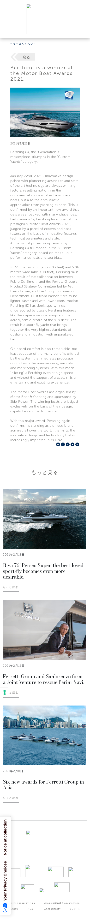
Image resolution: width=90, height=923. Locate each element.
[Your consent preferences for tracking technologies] (4, 692)
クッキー (31, 909)
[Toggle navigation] (80, 29)
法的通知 (14, 909)
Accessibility (52, 909)
